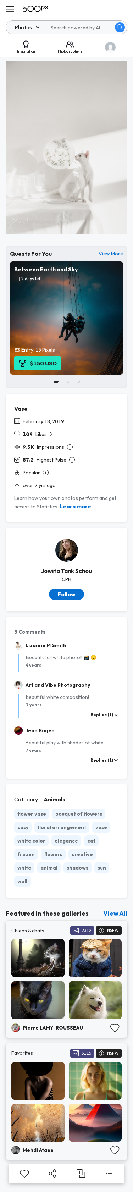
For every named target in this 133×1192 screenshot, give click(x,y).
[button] (120, 27)
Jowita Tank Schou (66, 570)
